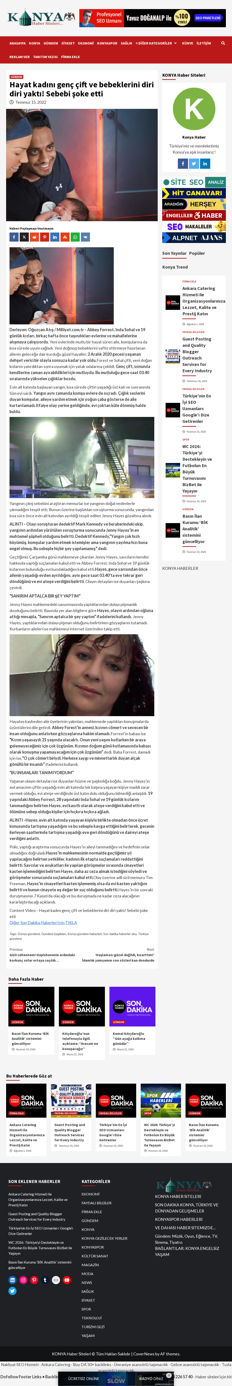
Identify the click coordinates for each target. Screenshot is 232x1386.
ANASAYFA (18, 43)
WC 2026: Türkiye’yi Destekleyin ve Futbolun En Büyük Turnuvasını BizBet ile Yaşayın (159, 1134)
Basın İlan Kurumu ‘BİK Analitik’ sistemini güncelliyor (30, 1038)
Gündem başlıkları (53, 934)
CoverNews (144, 1353)
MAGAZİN (90, 1265)
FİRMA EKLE (70, 56)
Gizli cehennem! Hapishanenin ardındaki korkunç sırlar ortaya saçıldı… (42, 954)
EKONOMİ (86, 43)
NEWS (87, 1282)
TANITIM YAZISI (45, 56)
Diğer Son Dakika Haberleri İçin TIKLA (43, 922)
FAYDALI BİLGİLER (193, 332)
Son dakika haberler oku (120, 934)
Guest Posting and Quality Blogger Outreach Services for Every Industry (36, 1216)
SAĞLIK (126, 43)
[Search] (223, 43)
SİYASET (68, 43)
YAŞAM (88, 1335)
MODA (87, 1273)
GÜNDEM (51, 43)
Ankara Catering (55, 1364)
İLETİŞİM (204, 43)
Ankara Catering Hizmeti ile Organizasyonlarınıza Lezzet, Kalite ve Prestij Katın (203, 300)
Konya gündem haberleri (85, 934)
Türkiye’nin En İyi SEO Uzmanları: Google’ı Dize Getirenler (196, 408)
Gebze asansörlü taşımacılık (195, 1364)
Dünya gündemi (29, 934)
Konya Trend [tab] (175, 267)
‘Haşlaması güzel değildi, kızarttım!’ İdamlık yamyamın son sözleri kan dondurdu (118, 954)
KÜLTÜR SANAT (95, 1256)
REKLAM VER (20, 56)
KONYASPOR (107, 43)
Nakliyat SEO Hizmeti (20, 1364)
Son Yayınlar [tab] (174, 253)
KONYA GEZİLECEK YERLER (104, 1238)
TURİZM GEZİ (93, 1327)
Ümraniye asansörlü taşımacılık (141, 1364)
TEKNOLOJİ (92, 1318)
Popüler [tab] (197, 253)
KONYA (34, 43)
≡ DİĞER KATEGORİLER (154, 43)
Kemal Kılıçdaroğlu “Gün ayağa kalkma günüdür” (129, 1038)
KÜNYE (187, 43)
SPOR (185, 439)
